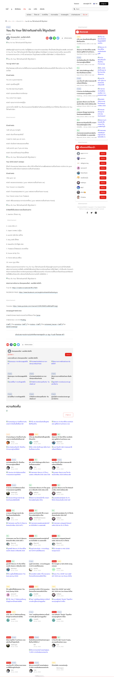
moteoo (32, 324)
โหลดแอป (76, 4)
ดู (11, 9)
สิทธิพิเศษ (18, 9)
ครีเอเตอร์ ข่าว (20, 21)
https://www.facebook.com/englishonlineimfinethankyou (38, 292)
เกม (30, 9)
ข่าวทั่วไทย (45, 15)
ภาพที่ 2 (24, 324)
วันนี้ (7, 9)
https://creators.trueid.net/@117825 (24, 288)
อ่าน (25, 9)
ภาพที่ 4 (60, 324)
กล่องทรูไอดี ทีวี (87, 4)
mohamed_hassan (50, 324)
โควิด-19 (36, 15)
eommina (18, 324)
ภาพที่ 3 (38, 324)
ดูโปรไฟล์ (10, 355)
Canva (38, 315)
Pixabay (23, 320)
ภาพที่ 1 (8, 324)
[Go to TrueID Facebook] (87, 214)
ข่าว (13, 21)
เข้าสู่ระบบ (103, 4)
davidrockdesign (11, 327)
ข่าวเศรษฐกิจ (64, 15)
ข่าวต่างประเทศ (75, 15)
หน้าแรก (29, 15)
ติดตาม (68, 355)
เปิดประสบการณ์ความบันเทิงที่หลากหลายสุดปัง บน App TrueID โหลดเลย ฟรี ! (39, 334)
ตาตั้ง (35, 9)
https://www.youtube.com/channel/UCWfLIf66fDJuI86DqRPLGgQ (35, 306)
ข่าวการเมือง (54, 15)
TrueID (11, 3)
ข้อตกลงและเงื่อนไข (82, 207)
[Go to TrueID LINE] (95, 214)
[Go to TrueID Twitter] (91, 214)
